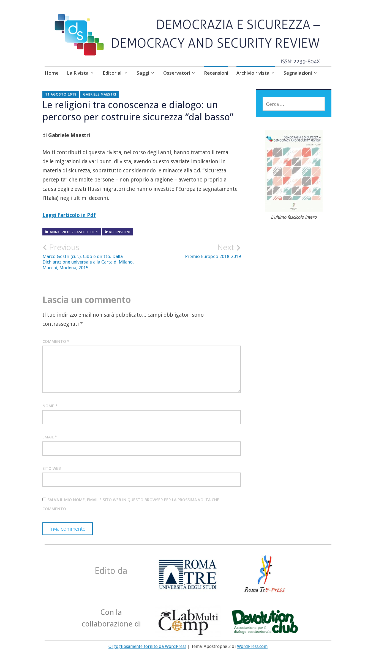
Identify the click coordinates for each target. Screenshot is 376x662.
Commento (55, 341)
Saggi (143, 73)
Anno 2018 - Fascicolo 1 (74, 232)
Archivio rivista (252, 73)
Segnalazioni (298, 73)
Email (49, 436)
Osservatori (176, 73)
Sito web (51, 468)
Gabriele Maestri (99, 94)
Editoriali (112, 73)
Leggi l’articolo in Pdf (69, 215)
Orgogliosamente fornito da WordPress (147, 646)
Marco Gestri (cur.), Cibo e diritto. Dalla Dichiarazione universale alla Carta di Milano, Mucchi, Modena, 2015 (88, 256)
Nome (50, 405)
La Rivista (78, 73)
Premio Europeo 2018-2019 (213, 251)
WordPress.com (252, 646)
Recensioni (216, 73)
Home (52, 73)
